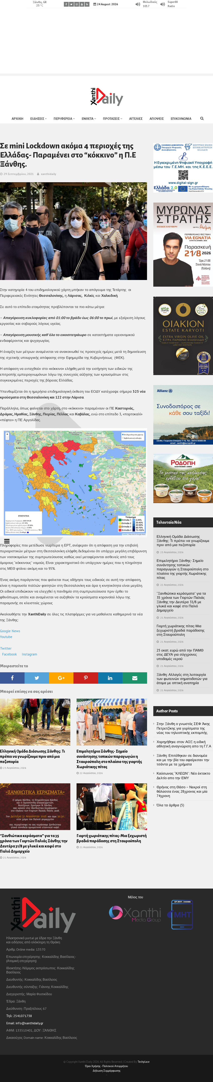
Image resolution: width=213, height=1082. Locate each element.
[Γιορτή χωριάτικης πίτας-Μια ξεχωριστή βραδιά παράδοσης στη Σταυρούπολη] (112, 808)
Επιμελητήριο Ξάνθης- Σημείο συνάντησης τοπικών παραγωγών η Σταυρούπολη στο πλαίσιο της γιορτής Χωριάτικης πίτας (182, 569)
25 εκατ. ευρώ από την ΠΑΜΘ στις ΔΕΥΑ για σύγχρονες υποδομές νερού (180, 654)
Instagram (29, 654)
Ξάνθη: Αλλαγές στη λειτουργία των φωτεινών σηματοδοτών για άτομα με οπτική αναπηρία (182, 678)
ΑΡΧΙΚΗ (17, 118)
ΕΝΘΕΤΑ (87, 118)
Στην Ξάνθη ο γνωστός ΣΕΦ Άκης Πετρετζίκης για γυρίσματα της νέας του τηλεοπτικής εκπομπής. (183, 728)
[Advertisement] (106, 45)
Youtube (6, 637)
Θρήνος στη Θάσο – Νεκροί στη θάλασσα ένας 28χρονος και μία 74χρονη (182, 791)
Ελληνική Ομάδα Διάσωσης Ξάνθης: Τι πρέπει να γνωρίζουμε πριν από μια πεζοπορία (32, 756)
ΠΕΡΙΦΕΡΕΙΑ (63, 118)
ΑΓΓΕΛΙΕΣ (135, 118)
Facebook (10, 654)
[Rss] (87, 4)
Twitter (6, 648)
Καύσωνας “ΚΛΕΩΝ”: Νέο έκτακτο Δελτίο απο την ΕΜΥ (183, 775)
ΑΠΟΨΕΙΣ (157, 118)
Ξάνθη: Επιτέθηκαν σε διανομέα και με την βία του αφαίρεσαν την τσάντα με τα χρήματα (183, 760)
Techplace (143, 1062)
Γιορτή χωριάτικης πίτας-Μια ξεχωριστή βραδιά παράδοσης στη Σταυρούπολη (180, 630)
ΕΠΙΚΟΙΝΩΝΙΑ (181, 118)
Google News (10, 631)
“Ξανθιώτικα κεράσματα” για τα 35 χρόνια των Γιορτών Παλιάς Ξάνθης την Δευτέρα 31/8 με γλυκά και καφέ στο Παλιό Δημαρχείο (181, 602)
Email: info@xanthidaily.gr (24, 1023)
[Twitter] (71, 4)
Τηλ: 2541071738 (19, 1016)
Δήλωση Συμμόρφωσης (106, 1070)
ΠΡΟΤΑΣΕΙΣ (111, 118)
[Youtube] (81, 4)
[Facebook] (66, 4)
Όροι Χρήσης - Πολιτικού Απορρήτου (106, 1066)
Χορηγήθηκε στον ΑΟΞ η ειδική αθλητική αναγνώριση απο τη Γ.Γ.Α (184, 744)
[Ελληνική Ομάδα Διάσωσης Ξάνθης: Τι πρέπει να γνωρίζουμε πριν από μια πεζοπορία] (35, 723)
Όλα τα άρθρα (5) (170, 805)
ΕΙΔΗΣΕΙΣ (37, 118)
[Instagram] (76, 4)
